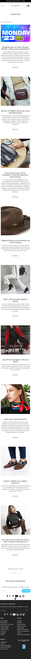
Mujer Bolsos (3, 622)
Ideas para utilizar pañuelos (15, 419)
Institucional (3, 642)
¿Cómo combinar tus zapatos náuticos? (16, 482)
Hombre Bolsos (4, 627)
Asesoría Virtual (4, 649)
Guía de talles (20, 627)
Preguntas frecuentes (22, 629)
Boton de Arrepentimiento (23, 634)
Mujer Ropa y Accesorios (6, 624)
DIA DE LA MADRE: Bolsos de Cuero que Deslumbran (15, 112)
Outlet (2, 634)
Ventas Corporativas (5, 647)
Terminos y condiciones (23, 631)
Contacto (19, 621)
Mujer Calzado (4, 621)
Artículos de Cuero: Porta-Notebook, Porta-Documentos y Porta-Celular (16, 175)
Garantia (19, 633)
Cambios (19, 622)
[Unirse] (26, 610)
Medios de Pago (21, 624)
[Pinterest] (13, 596)
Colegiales (3, 633)
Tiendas (2, 643)
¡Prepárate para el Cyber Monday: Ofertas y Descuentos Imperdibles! (15, 48)
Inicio (1, 22)
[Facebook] (7, 596)
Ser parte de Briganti (5, 645)
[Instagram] (23, 596)
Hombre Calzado (4, 626)
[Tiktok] (15, 599)
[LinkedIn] (20, 596)
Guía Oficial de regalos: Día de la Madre (15, 361)
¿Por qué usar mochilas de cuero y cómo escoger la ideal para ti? (15, 541)
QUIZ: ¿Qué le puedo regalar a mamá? (15, 300)
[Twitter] (10, 596)
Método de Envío (21, 626)
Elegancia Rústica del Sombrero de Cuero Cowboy (15, 241)
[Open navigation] (2, 6)
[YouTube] (16, 596)
